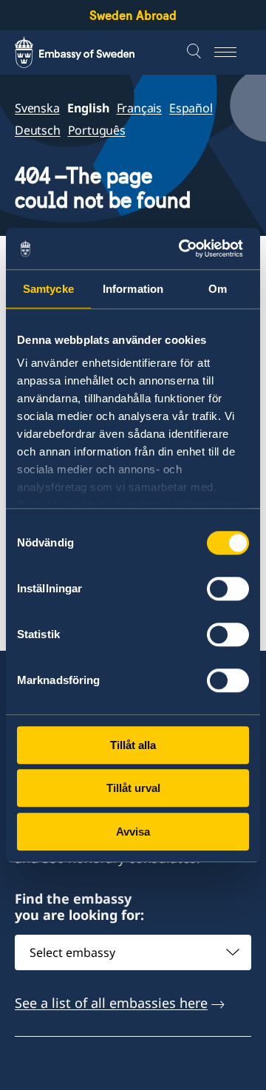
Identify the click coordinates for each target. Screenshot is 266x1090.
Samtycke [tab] (48, 288)
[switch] (228, 588)
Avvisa (133, 831)
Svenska (37, 108)
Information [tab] (133, 288)
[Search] (195, 52)
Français (139, 108)
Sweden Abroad (133, 15)
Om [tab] (217, 288)
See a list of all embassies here (111, 1003)
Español (191, 108)
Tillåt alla (133, 745)
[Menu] (232, 52)
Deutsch (38, 130)
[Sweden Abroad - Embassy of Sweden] (89, 52)
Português (97, 130)
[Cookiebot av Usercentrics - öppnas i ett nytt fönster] (187, 248)
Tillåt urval (133, 788)
